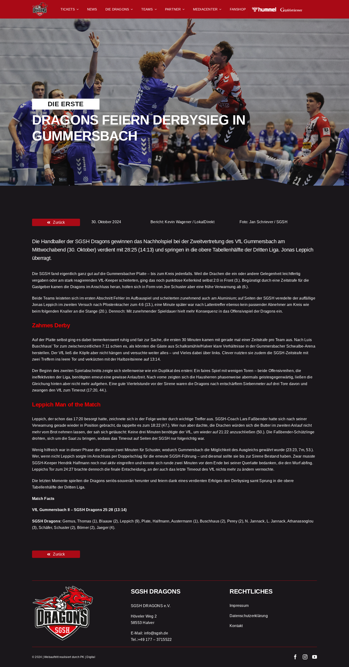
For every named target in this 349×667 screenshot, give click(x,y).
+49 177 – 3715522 (155, 640)
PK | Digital (87, 657)
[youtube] (314, 657)
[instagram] (305, 657)
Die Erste (66, 104)
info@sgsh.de (156, 633)
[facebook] (295, 657)
